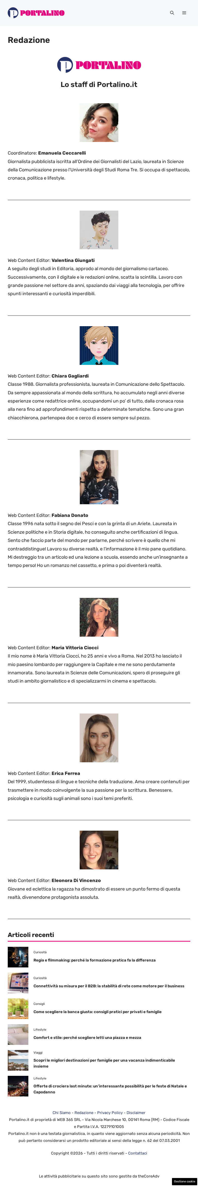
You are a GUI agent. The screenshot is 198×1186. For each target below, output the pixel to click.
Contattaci (137, 1153)
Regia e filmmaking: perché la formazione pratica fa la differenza (95, 960)
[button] (172, 13)
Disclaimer (136, 1112)
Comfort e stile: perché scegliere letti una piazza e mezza (87, 1037)
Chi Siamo (62, 1112)
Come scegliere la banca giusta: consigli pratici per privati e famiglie (98, 1011)
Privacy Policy (110, 1112)
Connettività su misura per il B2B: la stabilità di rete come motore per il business (109, 986)
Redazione (84, 1112)
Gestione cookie (184, 1181)
